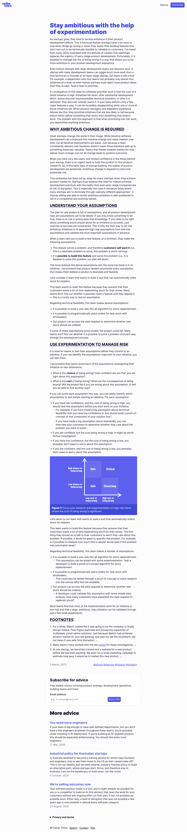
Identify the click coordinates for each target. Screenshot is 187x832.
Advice (164, 5)
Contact (84, 827)
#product (120, 664)
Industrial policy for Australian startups (78, 753)
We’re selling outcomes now (70, 784)
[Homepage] (6, 6)
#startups (108, 664)
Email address (58, 694)
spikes (102, 644)
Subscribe (177, 4)
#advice (98, 664)
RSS (93, 827)
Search (73, 827)
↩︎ (96, 640)
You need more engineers (68, 722)
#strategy (131, 664)
